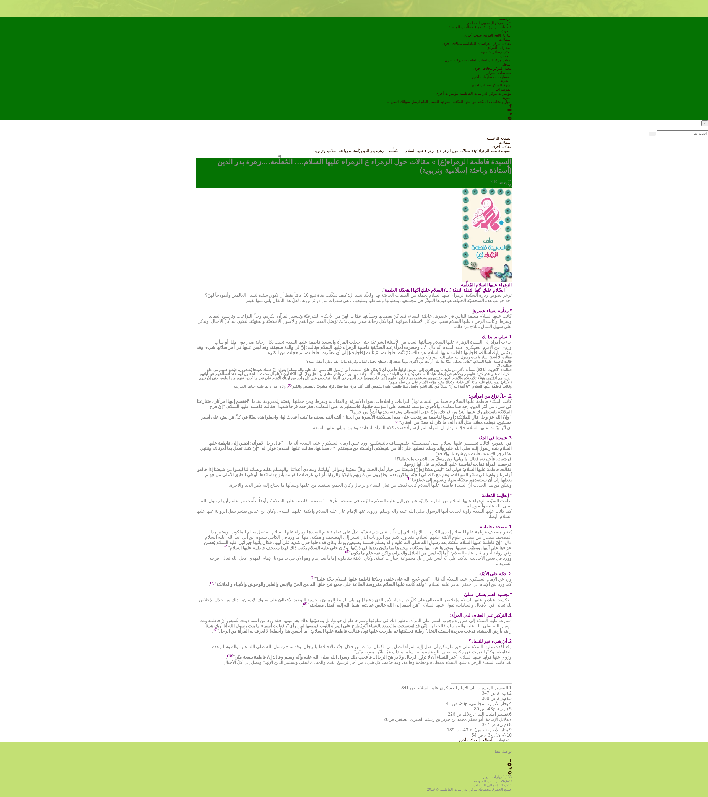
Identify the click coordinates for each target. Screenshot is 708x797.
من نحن (470, 102)
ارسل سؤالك (410, 102)
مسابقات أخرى (482, 77)
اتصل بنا (392, 102)
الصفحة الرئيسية (499, 138)
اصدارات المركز (499, 48)
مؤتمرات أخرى (447, 93)
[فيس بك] (510, 106)
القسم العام (430, 102)
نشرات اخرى (481, 85)
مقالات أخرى (452, 44)
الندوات (506, 56)
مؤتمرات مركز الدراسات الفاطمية (486, 93)
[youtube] (509, 110)
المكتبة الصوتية (451, 102)
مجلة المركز (502, 68)
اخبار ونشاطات (500, 102)
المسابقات (503, 77)
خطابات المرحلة (461, 27)
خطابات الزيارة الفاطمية (493, 27)
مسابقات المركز (499, 73)
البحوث (506, 31)
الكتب (507, 52)
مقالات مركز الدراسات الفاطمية (487, 44)
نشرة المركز (502, 85)
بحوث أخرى (473, 35)
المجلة (507, 64)
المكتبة (482, 102)
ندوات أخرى (454, 60)
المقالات (505, 39)
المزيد (507, 98)
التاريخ (507, 35)
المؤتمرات (504, 89)
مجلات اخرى (482, 68)
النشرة (506, 81)
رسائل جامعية (491, 52)
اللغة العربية (492, 35)
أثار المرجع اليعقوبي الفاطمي (489, 23)
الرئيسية (505, 19)
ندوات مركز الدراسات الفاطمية (488, 60)
